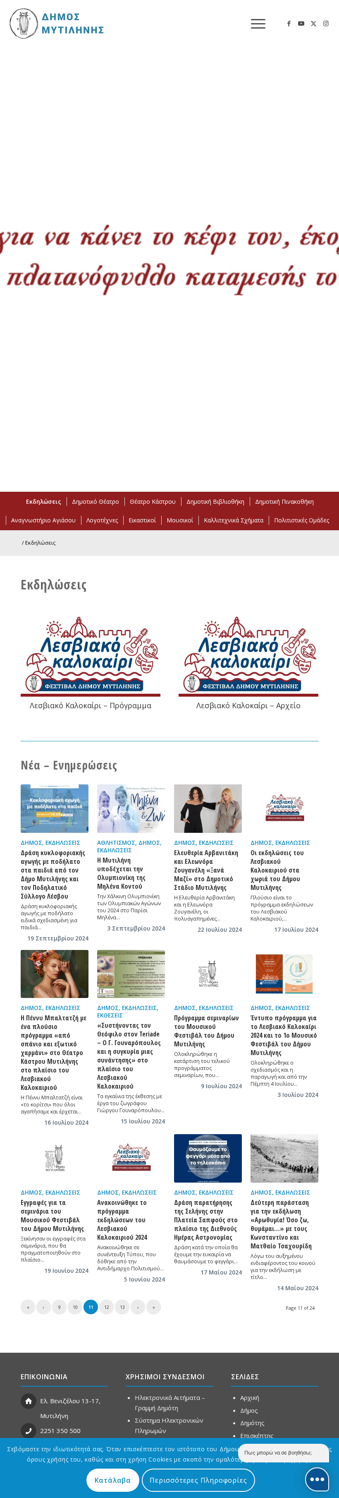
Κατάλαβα (113, 1480)
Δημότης (252, 1423)
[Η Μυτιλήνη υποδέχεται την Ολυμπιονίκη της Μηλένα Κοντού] (131, 808)
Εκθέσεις (110, 1015)
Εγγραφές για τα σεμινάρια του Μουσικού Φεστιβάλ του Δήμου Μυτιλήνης (52, 1215)
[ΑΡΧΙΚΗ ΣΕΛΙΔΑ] (56, 23)
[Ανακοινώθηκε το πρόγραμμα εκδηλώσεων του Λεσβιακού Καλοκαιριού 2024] (131, 1158)
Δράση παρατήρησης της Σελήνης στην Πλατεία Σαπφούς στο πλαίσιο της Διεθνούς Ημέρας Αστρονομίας (206, 1220)
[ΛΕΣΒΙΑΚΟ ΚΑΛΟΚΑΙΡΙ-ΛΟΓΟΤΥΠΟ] (90, 655)
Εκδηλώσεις (62, 842)
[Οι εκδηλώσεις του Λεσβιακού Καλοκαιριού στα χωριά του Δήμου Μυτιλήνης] (284, 808)
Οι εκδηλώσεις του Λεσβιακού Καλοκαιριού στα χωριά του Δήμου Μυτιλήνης (277, 870)
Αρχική (249, 1397)
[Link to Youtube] (301, 23)
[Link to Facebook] (289, 23)
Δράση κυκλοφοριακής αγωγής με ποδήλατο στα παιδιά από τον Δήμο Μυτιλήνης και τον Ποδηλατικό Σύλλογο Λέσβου (53, 874)
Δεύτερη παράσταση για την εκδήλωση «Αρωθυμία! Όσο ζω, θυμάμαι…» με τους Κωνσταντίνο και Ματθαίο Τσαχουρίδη (281, 1224)
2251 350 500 (60, 1430)
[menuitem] (254, 23)
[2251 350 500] (28, 1431)
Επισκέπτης (257, 1435)
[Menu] (254, 23)
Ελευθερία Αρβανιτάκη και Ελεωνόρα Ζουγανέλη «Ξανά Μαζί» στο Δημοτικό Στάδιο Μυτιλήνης (206, 870)
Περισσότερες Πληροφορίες (198, 1480)
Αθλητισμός (116, 842)
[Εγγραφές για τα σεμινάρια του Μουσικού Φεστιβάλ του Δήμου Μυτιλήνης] (54, 1158)
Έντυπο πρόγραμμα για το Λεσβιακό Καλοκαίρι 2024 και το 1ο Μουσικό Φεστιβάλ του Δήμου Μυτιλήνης (284, 1035)
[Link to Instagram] (326, 23)
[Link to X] (314, 23)
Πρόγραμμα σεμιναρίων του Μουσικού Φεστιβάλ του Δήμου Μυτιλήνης (206, 1030)
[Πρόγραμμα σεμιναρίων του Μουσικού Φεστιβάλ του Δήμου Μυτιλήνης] (208, 974)
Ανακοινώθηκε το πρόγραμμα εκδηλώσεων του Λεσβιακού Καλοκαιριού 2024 (122, 1220)
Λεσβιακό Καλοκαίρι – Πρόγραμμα (90, 705)
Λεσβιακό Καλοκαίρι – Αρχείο (248, 705)
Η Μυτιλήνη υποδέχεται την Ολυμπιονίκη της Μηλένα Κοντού (121, 873)
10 (75, 1307)
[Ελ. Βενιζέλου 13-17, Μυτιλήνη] (28, 1401)
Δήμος (31, 842)
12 (106, 1307)
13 (122, 1307)
